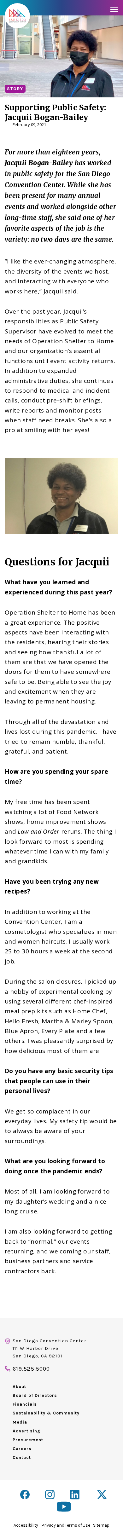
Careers (22, 1448)
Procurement (28, 1440)
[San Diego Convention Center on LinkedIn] (76, 1495)
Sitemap (101, 1525)
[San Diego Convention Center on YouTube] (64, 1507)
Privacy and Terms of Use (65, 1525)
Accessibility (26, 1525)
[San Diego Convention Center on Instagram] (50, 1494)
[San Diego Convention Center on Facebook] (25, 1494)
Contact (22, 1457)
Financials (25, 1404)
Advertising (27, 1431)
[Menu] (114, 9)
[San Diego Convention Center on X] (102, 1495)
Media (20, 1422)
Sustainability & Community (46, 1413)
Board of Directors (35, 1395)
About (19, 1386)
